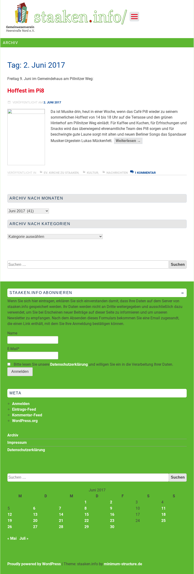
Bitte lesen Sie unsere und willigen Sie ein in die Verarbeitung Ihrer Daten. (93, 364)
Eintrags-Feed (24, 409)
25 (163, 520)
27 (35, 527)
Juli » (23, 538)
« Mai (12, 538)
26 (10, 527)
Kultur (92, 172)
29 (86, 527)
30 (112, 527)
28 (61, 527)
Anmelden (21, 403)
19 (10, 520)
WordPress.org (25, 420)
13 (35, 514)
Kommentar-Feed (27, 415)
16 (112, 514)
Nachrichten (117, 172)
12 (10, 514)
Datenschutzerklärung (69, 364)
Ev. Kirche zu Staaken (61, 172)
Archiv (12, 435)
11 (163, 508)
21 (61, 520)
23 (112, 520)
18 (163, 514)
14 (61, 514)
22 (86, 520)
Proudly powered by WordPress (34, 564)
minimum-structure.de (123, 564)
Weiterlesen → (129, 141)
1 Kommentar (145, 172)
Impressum (17, 442)
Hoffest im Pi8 (25, 90)
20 (35, 520)
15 (86, 514)
